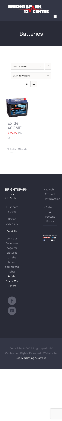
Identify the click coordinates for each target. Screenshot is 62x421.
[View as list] (34, 84)
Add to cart (13, 150)
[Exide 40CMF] (17, 107)
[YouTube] (12, 311)
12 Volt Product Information (50, 194)
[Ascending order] (48, 66)
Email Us (11, 231)
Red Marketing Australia (31, 357)
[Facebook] (12, 301)
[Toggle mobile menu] (55, 16)
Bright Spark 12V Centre (12, 281)
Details (23, 149)
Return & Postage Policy (50, 214)
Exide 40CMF (14, 125)
